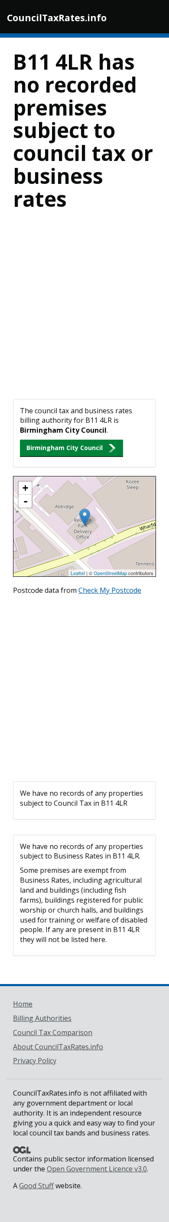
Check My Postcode (109, 590)
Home (22, 1004)
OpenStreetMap (110, 572)
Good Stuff (36, 1185)
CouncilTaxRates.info (57, 18)
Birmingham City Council (64, 448)
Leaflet (78, 572)
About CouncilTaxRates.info (58, 1047)
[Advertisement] (84, 310)
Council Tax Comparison (52, 1032)
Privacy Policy (34, 1060)
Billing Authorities (42, 1018)
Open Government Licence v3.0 (97, 1169)
